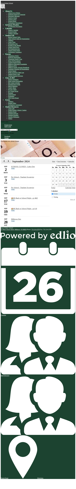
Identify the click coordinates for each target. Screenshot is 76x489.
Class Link (11, 108)
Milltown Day (16, 219)
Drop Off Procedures (14, 61)
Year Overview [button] (61, 161)
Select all (72, 199)
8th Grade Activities (14, 83)
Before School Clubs (14, 37)
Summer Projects (13, 113)
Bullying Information (14, 57)
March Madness (13, 86)
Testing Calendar (13, 33)
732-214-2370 (35, 229)
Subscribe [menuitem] (71, 161)
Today (53, 188)
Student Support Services (15, 76)
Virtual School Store (14, 50)
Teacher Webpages (13, 117)
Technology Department (15, 23)
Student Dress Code (14, 74)
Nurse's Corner (12, 18)
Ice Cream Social (13, 91)
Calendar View (70, 188)
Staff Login (7, 126)
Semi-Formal (12, 94)
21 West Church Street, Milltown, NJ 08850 (14, 229)
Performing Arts (13, 44)
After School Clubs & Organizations (18, 39)
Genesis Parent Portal (14, 62)
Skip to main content (7, 1)
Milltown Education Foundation (17, 64)
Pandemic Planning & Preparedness (18, 69)
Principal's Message (14, 16)
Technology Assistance (15, 52)
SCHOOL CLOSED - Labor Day (23, 167)
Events (56, 194)
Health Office (12, 103)
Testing (56, 197)
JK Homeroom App (14, 49)
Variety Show (12, 88)
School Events (12, 32)
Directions (40, 478)
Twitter (6, 138)
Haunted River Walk (14, 84)
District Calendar (13, 30)
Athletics (10, 40)
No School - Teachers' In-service (22, 177)
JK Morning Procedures (15, 26)
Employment (8, 125)
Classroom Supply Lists (15, 59)
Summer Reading (13, 115)
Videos (10, 118)
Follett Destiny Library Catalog (17, 110)
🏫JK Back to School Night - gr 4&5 (24, 198)
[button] (8, 11)
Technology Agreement (15, 105)
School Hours (12, 21)
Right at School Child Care (16, 72)
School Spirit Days (13, 47)
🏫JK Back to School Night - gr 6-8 (24, 209)
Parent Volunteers (13, 79)
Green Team (11, 42)
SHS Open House (13, 98)
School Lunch (12, 19)
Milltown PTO (12, 66)
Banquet (10, 93)
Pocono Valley (12, 89)
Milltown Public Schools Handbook (18, 67)
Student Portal (12, 112)
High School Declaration (15, 81)
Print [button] (53, 161)
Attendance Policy (13, 56)
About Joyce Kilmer (14, 13)
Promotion (11, 96)
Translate (14, 131)
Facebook (7, 136)
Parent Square (12, 71)
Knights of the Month (14, 45)
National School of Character (16, 14)
